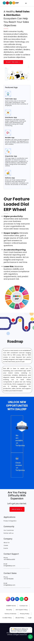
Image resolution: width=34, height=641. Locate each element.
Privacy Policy (24, 614)
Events (6, 548)
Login (30, 618)
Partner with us (8, 533)
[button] (21, 630)
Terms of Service (10, 614)
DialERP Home (11, 606)
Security (9, 610)
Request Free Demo (13, 62)
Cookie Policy (7, 618)
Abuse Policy (20, 618)
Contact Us (23, 606)
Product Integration (10, 521)
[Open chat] (30, 637)
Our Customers (9, 530)
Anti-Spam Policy (22, 610)
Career (6, 545)
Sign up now (17, 509)
